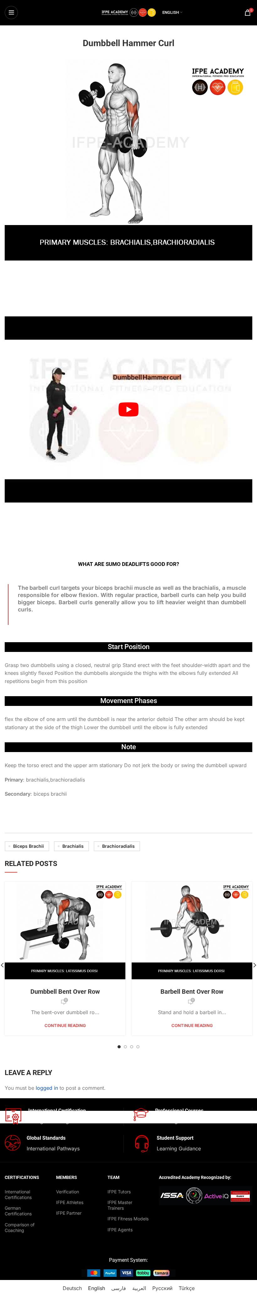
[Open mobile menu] (11, 12)
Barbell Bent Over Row (191, 991)
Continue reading (65, 1026)
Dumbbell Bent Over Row (65, 991)
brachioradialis (118, 846)
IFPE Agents (120, 1229)
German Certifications (18, 1210)
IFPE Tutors (119, 1191)
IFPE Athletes (69, 1202)
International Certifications (18, 1194)
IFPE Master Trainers (120, 1205)
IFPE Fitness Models (128, 1218)
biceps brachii (28, 846)
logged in (47, 1088)
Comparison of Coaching (19, 1227)
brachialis (73, 846)
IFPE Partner (68, 1213)
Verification (67, 1191)
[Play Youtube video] (128, 409)
